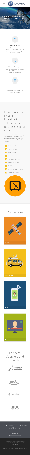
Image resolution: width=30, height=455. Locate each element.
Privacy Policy (15, 444)
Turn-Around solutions (15, 87)
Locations (14, 442)
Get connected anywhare (15, 67)
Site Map (10, 442)
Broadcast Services (15, 45)
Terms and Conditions (21, 442)
